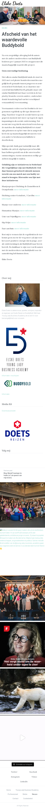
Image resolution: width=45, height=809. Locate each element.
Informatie (5, 394)
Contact (15, 798)
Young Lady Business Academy (27, 790)
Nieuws (4, 28)
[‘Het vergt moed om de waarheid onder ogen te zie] (22, 644)
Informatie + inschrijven (10, 376)
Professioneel (13, 794)
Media (25, 794)
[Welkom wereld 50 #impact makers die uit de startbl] (22, 551)
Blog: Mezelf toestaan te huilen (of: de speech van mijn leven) (13, 475)
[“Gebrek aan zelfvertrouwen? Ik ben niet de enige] (22, 505)
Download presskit (8, 411)
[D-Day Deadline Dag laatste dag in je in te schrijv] (22, 737)
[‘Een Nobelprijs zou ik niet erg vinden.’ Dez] (22, 598)
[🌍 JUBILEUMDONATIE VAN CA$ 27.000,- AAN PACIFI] (22, 691)
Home (8, 790)
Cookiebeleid (28, 798)
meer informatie (21, 189)
